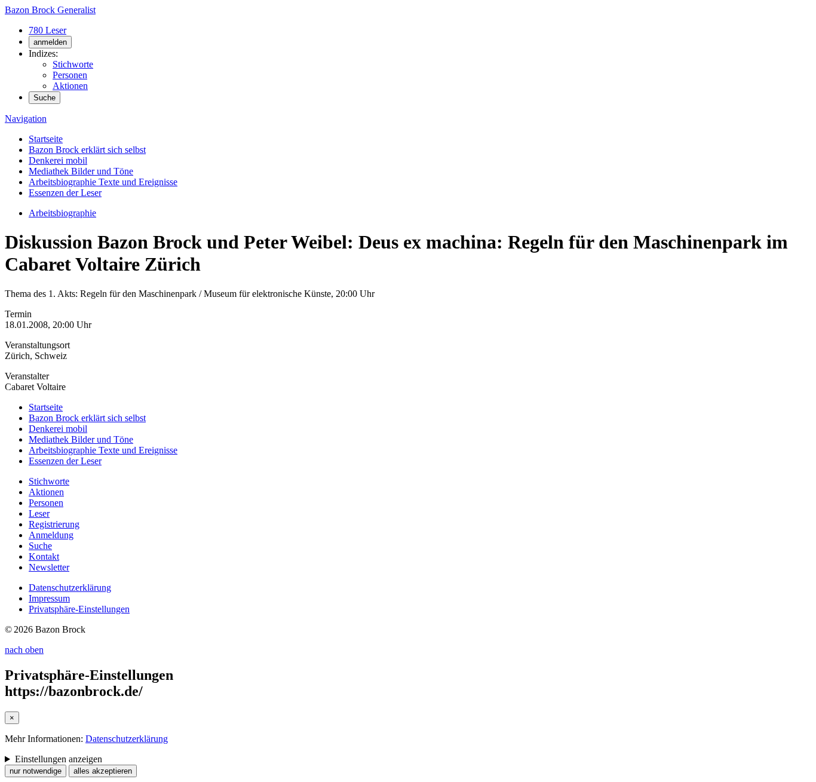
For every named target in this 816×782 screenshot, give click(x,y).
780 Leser (47, 30)
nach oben (24, 650)
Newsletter (49, 567)
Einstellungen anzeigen (58, 759)
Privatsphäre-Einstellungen (79, 609)
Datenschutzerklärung (70, 587)
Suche (44, 97)
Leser (39, 513)
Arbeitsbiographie (62, 213)
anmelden (50, 42)
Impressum (49, 598)
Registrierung (54, 524)
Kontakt (44, 556)
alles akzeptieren (102, 770)
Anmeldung (51, 535)
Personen (70, 75)
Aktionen (70, 86)
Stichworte (73, 64)
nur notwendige (36, 770)
